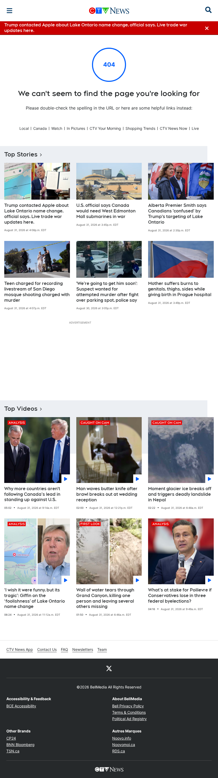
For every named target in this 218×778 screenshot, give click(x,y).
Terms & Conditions (129, 712)
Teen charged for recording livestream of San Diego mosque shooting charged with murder (37, 292)
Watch (56, 128)
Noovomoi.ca (123, 744)
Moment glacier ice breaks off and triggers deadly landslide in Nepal (179, 494)
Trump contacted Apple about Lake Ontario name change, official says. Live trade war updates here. (36, 213)
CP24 (11, 738)
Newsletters (82, 649)
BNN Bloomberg (20, 744)
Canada (40, 128)
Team (102, 649)
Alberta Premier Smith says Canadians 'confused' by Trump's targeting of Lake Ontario (177, 213)
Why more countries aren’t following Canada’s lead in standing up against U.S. (32, 494)
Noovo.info (121, 738)
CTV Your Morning (105, 128)
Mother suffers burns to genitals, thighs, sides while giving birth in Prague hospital (179, 289)
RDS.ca (118, 751)
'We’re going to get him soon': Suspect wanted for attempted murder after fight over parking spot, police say (107, 292)
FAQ (64, 649)
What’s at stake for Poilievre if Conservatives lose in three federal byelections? (180, 595)
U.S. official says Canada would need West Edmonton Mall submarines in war (106, 211)
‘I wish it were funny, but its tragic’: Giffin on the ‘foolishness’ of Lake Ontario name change (34, 598)
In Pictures (76, 128)
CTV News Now (173, 128)
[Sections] (9, 10)
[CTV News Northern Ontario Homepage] (109, 10)
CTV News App (19, 649)
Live (195, 128)
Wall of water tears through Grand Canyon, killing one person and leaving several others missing (105, 598)
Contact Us (47, 649)
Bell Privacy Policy (128, 706)
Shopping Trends (140, 128)
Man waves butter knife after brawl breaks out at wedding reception (106, 494)
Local (24, 128)
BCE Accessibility (21, 706)
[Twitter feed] (109, 668)
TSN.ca (12, 751)
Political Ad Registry (129, 718)
